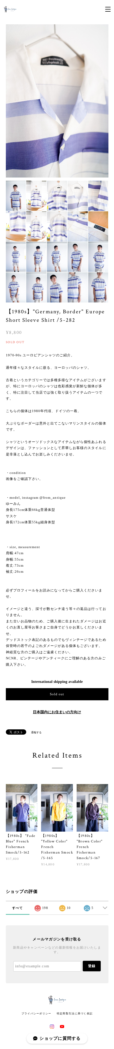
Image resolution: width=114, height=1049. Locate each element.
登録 (91, 966)
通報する (36, 732)
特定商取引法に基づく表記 (75, 1013)
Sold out (57, 694)
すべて (17, 908)
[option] (57, 101)
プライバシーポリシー (36, 1013)
